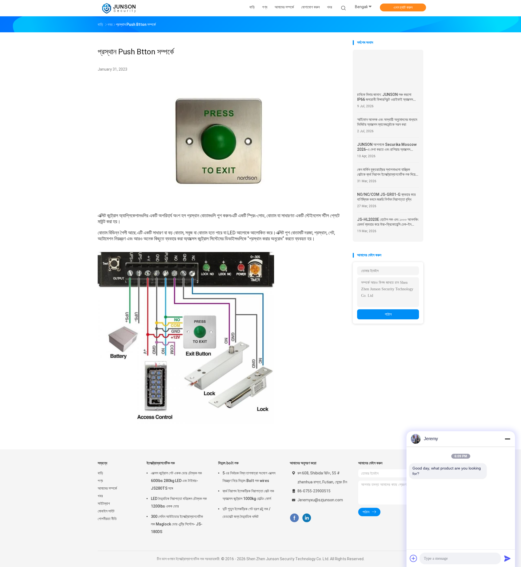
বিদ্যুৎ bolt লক (228, 463)
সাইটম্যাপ (104, 503)
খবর (100, 496)
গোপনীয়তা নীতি (107, 518)
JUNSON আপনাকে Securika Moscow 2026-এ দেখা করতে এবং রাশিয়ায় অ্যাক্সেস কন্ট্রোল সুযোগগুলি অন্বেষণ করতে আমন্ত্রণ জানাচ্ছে (387, 147)
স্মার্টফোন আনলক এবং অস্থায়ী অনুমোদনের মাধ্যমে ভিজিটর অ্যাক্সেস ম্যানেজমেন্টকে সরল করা (387, 122)
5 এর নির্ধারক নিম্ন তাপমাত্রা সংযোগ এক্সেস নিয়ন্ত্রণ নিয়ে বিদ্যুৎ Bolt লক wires (249, 477)
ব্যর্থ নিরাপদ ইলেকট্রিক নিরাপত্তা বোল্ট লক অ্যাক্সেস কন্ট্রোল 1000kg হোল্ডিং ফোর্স (248, 495)
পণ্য (100, 480)
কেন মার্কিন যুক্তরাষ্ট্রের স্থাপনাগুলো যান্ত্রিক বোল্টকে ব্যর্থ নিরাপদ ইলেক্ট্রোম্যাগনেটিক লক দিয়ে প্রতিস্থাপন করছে (386, 172)
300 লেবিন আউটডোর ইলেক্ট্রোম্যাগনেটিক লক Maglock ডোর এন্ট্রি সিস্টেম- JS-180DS (177, 524)
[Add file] (413, 558)
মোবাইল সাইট (106, 511)
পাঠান (388, 314)
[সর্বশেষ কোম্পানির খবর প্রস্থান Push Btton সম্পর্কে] (219, 203)
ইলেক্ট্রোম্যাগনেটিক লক (161, 463)
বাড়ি (100, 473)
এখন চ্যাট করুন (402, 7)
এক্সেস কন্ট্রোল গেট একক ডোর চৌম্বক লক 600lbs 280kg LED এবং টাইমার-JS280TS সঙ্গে (176, 480)
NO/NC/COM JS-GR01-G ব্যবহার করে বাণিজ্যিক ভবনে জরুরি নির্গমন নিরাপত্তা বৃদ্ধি (386, 196)
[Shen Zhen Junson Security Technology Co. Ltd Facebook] (294, 518)
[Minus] (507, 439)
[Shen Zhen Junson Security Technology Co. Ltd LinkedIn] (306, 518)
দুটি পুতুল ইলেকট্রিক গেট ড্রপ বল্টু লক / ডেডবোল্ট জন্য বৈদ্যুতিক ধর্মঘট (247, 513)
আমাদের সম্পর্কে (107, 488)
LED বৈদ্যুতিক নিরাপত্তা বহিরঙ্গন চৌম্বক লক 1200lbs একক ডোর (179, 502)
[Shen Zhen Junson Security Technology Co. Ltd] (119, 8)
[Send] (507, 558)
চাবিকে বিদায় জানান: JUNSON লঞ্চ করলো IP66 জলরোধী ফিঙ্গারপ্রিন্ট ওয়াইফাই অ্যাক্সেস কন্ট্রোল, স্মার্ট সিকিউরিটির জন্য (385, 97)
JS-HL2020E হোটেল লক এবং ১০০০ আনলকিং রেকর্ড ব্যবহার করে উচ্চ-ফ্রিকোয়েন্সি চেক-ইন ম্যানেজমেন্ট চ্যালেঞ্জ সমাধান (387, 222)
